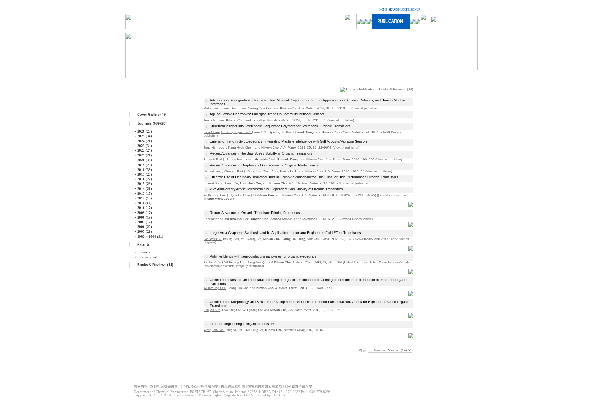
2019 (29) (144, 165)
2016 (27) (144, 179)
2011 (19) (144, 203)
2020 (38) (144, 160)
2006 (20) (144, 227)
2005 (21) (144, 231)
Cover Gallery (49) (152, 114)
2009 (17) (144, 212)
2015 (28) (144, 184)
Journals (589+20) (151, 123)
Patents (143, 244)
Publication (367, 89)
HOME (383, 9)
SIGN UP (415, 9)
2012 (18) (144, 198)
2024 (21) (144, 141)
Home (350, 89)
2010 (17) (144, 207)
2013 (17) (144, 193)
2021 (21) (144, 155)
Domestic (144, 252)
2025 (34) (144, 136)
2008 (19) (144, 217)
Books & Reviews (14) (155, 265)
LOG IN (404, 9)
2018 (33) (144, 169)
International (147, 257)
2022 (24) (144, 150)
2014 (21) (144, 189)
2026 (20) (144, 131)
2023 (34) (144, 146)
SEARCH (394, 9)
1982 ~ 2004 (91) (150, 236)
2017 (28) (144, 174)
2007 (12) (144, 222)
